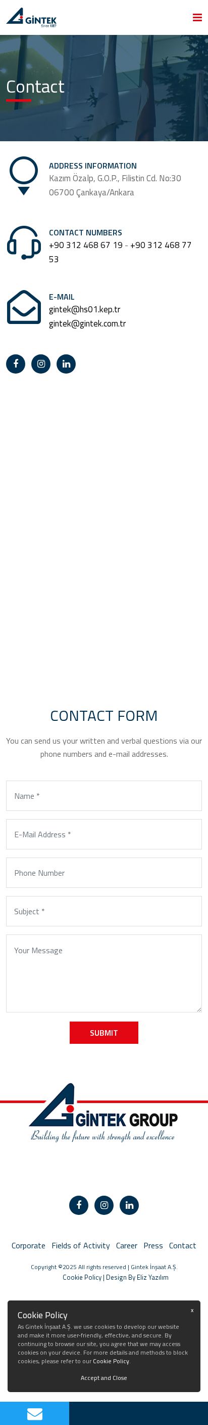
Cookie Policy (70, 1277)
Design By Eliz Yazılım (137, 1277)
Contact (182, 1245)
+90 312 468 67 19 (86, 245)
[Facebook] (15, 364)
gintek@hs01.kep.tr (84, 309)
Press (153, 1245)
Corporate (28, 1245)
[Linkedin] (66, 364)
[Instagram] (40, 364)
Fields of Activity (80, 1245)
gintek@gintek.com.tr (87, 323)
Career (126, 1245)
